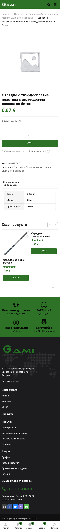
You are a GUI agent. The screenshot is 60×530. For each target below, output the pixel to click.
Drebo (30, 206)
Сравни (42, 525)
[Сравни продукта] (48, 151)
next (55, 224)
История (54, 528)
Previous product (50, 289)
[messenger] (15, 506)
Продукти (19, 14)
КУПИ (30, 143)
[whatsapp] (26, 506)
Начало (5, 14)
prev (49, 224)
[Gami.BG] (9, 4)
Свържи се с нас (10, 381)
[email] (4, 506)
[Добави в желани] (22, 151)
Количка (18, 525)
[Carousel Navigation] (52, 224)
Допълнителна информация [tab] (11, 183)
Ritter (29, 200)
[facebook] (3, 358)
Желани (30, 525)
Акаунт (6, 528)
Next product (55, 289)
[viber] (20, 506)
